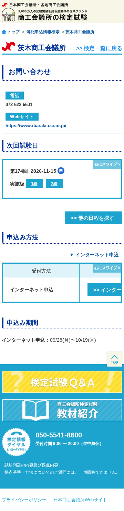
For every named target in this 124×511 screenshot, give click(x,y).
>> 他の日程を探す (92, 218)
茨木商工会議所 (79, 31)
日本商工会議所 (35, 5)
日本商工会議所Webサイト (80, 499)
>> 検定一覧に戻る (99, 48)
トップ (13, 31)
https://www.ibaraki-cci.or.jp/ (36, 125)
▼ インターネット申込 (94, 254)
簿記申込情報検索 (43, 31)
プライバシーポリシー (24, 499)
